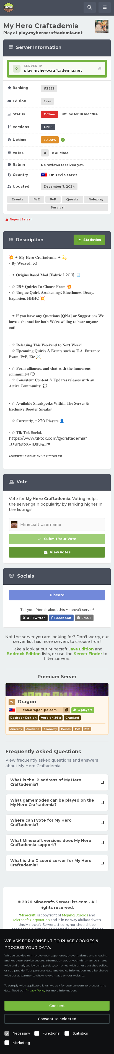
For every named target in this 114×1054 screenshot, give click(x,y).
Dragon (27, 701)
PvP (53, 199)
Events (18, 199)
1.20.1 (48, 127)
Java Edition (81, 649)
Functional (51, 1033)
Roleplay (96, 199)
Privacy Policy (35, 990)
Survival (57, 207)
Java (47, 101)
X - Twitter (36, 618)
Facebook (62, 618)
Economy (50, 728)
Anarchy (16, 728)
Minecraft (28, 915)
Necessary (21, 1033)
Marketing (21, 1043)
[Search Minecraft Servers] (90, 7)
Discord (57, 595)
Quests (72, 199)
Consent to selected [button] (57, 1018)
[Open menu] (105, 7)
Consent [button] (57, 1005)
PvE (36, 199)
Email (86, 618)
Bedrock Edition (24, 653)
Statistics (80, 1033)
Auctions (32, 728)
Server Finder (88, 653)
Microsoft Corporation (31, 920)
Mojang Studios (75, 915)
